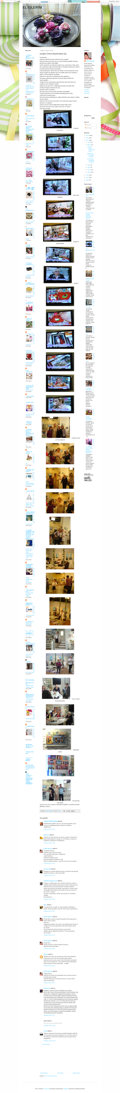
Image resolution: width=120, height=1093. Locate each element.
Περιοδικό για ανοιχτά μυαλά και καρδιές (29, 699)
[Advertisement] (60, 1059)
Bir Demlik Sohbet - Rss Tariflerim (29, 746)
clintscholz (46, 1088)
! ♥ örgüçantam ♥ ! (30, 210)
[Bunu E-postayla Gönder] (67, 811)
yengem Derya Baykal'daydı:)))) (91, 149)
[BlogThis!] (69, 811)
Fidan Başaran (48, 848)
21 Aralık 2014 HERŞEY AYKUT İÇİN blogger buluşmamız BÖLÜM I (90, 446)
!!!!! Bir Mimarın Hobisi (30, 643)
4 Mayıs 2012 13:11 (49, 875)
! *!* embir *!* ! (30, 334)
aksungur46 (47, 869)
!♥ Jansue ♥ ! (29, 621)
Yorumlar (89, 128)
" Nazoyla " (29, 422)
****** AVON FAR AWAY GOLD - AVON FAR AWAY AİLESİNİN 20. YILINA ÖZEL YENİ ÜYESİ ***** (30, 549)
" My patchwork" (29, 371)
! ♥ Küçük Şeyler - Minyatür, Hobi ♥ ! (30, 57)
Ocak (89, 142)
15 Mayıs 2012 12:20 (49, 1025)
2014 (87, 177)
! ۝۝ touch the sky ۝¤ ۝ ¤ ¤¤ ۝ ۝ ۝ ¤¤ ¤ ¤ (30, 767)
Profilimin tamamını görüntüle (86, 91)
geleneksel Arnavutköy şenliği (90, 155)
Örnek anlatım (29, 390)
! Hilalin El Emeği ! (29, 319)
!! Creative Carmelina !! (29, 263)
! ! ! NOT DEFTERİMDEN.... (30, 284)
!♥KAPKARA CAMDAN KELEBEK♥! (29, 566)
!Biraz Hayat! (29, 228)
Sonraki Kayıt (44, 1073)
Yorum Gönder (46, 1044)
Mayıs (89, 144)
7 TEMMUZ (29, 423)
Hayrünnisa (47, 988)
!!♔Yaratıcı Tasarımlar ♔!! (30, 351)
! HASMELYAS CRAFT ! (30, 470)
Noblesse (46, 835)
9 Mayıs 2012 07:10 (49, 1015)
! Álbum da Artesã (29, 452)
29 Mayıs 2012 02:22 (49, 1040)
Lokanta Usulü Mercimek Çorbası (29, 594)
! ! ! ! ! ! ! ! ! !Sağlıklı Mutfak (29, 759)
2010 (87, 135)
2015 (87, 180)
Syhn (45, 904)
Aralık (89, 172)
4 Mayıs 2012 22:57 (49, 935)
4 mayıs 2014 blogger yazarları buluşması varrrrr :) (89, 215)
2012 (87, 140)
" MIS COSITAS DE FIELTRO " (30, 512)
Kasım (89, 169)
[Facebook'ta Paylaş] (72, 811)
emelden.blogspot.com (50, 880)
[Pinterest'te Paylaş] (74, 811)
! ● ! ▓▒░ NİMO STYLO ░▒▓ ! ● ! (30, 189)
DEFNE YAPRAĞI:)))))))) (51, 821)
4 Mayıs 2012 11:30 (49, 829)
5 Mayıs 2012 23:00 (49, 982)
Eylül (89, 165)
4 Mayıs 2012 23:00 (49, 948)
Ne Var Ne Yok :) (34, 324)
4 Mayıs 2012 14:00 (49, 899)
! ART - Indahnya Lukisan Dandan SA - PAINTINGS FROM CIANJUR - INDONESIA (29, 778)
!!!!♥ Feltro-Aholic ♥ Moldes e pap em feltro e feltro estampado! (30, 129)
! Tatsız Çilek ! (30, 396)
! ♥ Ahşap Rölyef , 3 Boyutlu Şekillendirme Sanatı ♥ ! (30, 432)
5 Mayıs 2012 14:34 (49, 965)
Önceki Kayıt (76, 1073)
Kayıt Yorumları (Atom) (50, 1076)
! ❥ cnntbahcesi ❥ (30, 74)
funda (45, 1031)
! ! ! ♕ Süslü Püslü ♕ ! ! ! (29, 303)
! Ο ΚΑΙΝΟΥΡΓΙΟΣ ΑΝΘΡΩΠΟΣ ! (30, 695)
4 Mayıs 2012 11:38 (49, 843)
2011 (87, 137)
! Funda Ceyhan (28, 245)
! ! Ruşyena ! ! (30, 99)
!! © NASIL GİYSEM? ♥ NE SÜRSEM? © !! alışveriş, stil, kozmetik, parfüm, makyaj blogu (30, 534)
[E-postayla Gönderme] (64, 811)
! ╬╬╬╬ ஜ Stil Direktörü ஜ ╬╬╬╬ (30, 387)
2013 (87, 175)
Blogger (66, 1088)
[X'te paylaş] (70, 811)
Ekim (89, 167)
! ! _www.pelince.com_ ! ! (30, 590)
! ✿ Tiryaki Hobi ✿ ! (29, 168)
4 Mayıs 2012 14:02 (49, 911)
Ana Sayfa (60, 1073)
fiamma (46, 954)
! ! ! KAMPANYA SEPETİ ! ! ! (29, 603)
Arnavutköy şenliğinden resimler (90, 160)
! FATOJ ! (28, 662)
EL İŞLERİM (32, 7)
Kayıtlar (88, 124)
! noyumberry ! (30, 151)
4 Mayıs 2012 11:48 (49, 863)
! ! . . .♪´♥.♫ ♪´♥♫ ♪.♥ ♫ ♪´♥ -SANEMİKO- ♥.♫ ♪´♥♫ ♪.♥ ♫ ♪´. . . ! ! (30, 633)
